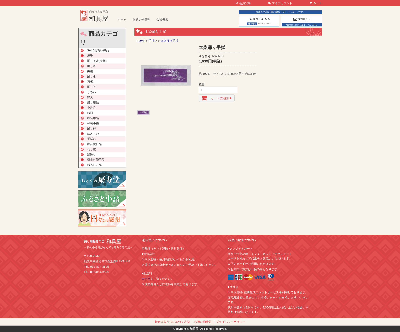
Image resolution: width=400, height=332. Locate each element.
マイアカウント (282, 3)
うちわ (91, 92)
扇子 (90, 55)
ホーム (122, 19)
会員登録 (245, 3)
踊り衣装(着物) (97, 60)
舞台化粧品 (94, 144)
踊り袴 (91, 128)
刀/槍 (90, 81)
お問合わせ (304, 19)
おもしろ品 (94, 165)
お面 (90, 112)
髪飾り (91, 154)
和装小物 (93, 123)
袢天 (90, 97)
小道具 (91, 107)
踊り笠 (91, 86)
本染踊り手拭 (169, 40)
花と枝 (91, 149)
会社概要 (162, 19)
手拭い (153, 40)
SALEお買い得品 (98, 50)
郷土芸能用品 (96, 159)
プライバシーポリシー (230, 321)
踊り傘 (91, 76)
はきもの (93, 133)
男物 (90, 71)
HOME (140, 40)
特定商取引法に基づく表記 (172, 321)
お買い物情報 (141, 19)
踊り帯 (91, 66)
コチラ (146, 278)
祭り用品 (93, 102)
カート (317, 3)
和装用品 (93, 118)
